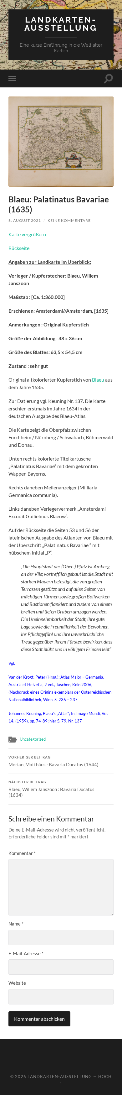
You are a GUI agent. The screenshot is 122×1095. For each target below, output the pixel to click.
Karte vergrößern (27, 234)
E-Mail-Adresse (25, 953)
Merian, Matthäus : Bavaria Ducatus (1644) (53, 761)
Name (15, 923)
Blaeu (98, 380)
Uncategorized (33, 739)
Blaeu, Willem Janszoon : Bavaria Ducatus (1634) (51, 789)
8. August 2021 (24, 220)
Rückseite (18, 248)
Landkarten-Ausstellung (60, 24)
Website (17, 983)
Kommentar (22, 853)
